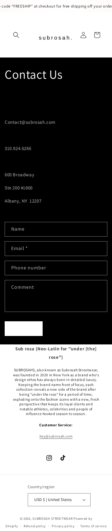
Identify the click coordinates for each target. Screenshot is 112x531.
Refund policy (35, 526)
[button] (16, 35)
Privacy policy (63, 526)
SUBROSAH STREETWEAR (52, 518)
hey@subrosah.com (56, 436)
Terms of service (93, 526)
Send (23, 329)
